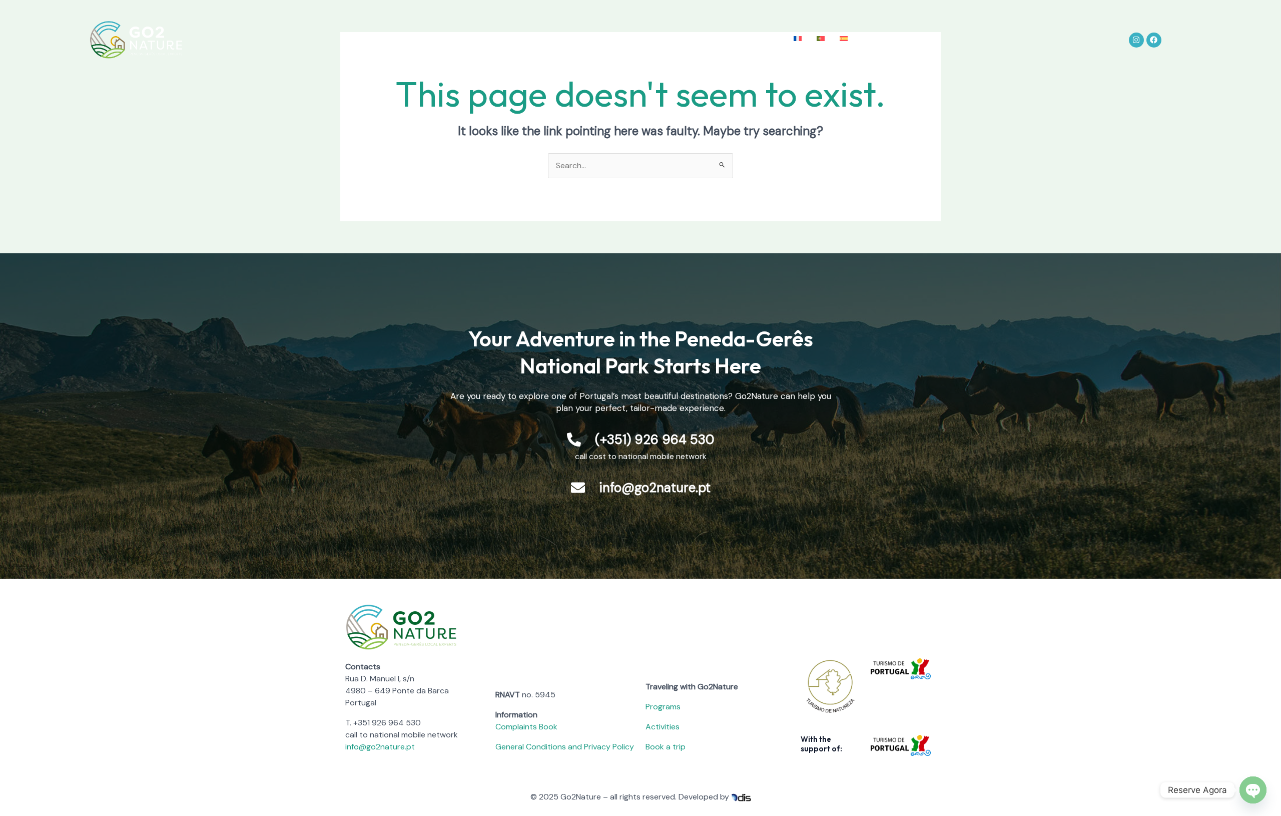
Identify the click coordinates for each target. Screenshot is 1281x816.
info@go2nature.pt (380, 746)
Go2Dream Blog (697, 40)
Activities (564, 40)
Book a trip (666, 746)
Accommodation (624, 40)
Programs (663, 706)
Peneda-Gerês (507, 40)
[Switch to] (797, 39)
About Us (449, 40)
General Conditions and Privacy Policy (564, 746)
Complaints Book (526, 726)
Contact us (760, 40)
